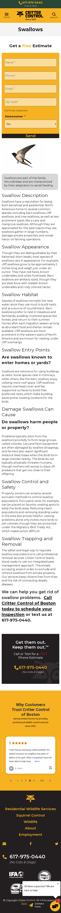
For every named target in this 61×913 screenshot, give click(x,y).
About (30, 828)
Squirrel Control (30, 815)
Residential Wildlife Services (30, 809)
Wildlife (30, 822)
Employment (30, 835)
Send (31, 136)
